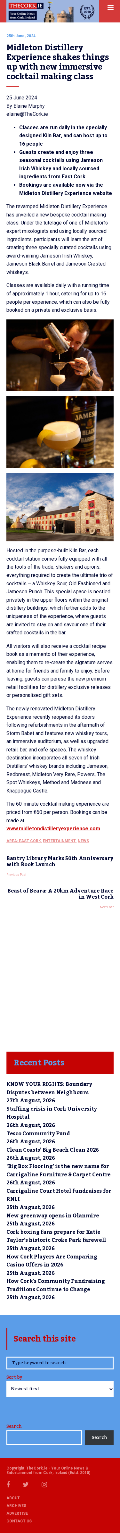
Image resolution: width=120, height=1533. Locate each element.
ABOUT (13, 1498)
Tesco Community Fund (38, 1134)
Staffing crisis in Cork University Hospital (51, 1113)
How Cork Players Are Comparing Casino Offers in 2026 (51, 1261)
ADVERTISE (17, 1513)
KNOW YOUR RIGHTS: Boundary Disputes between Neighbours (49, 1088)
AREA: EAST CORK (23, 841)
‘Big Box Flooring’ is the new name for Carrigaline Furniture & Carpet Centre (58, 1170)
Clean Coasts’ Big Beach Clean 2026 (52, 1150)
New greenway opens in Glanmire (52, 1216)
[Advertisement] (60, 979)
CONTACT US (19, 1521)
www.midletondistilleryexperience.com (53, 829)
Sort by (14, 1378)
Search (13, 1426)
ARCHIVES (16, 1505)
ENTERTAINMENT (59, 841)
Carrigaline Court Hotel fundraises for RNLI (58, 1195)
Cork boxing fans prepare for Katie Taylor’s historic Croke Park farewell (56, 1236)
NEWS (83, 841)
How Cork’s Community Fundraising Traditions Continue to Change (55, 1285)
